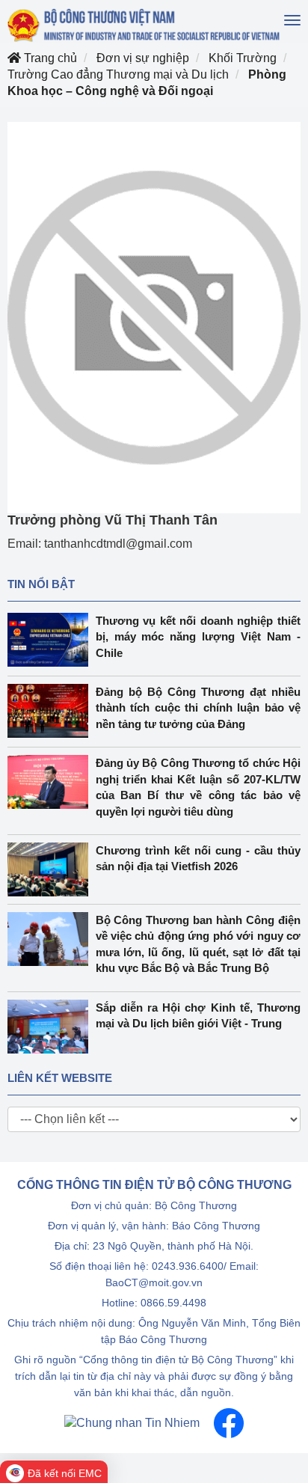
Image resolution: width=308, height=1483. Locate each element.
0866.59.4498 (173, 1303)
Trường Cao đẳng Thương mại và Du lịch (118, 74)
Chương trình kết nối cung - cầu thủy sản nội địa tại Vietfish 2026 (198, 858)
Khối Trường (243, 58)
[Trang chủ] (144, 25)
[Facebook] (229, 1422)
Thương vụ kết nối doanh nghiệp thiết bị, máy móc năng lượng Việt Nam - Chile (198, 636)
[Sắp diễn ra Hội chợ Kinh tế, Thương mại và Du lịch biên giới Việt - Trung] (51, 1027)
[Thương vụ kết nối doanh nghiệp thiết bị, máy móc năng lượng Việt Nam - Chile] (51, 640)
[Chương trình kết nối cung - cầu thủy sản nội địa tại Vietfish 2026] (51, 869)
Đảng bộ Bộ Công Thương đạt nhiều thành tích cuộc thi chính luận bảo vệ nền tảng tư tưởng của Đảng (198, 707)
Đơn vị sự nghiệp (142, 58)
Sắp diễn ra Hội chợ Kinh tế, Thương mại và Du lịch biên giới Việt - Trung (198, 1015)
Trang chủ (49, 58)
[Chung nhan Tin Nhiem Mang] (132, 1422)
